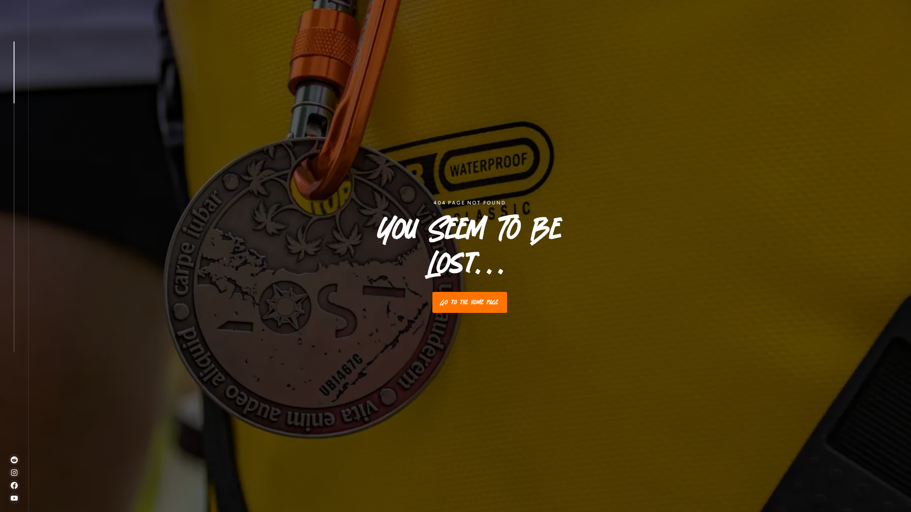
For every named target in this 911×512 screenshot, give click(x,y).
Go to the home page (470, 302)
